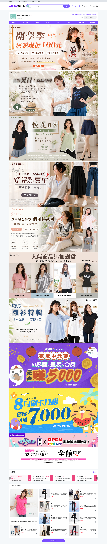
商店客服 (94, 14)
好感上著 (59, 22)
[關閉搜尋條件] (30, 6)
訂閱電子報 (88, 14)
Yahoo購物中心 (17, 6)
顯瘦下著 (70, 22)
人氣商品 (14, 22)
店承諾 (83, 14)
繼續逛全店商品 (53, 541)
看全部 (95, 472)
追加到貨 (36, 22)
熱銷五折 (48, 22)
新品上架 (25, 22)
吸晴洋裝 (81, 22)
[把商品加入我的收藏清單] (36, 524)
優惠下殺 (92, 22)
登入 (76, 6)
